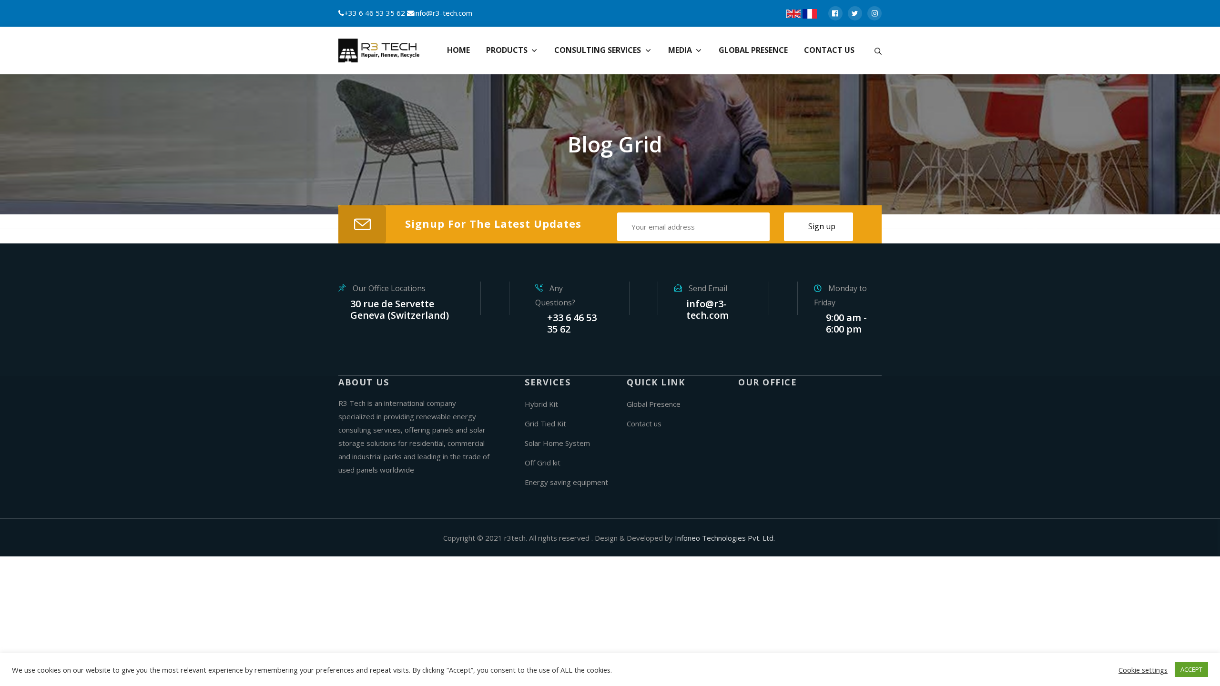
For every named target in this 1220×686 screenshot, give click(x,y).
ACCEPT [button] (1191, 669)
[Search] (878, 50)
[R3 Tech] (381, 51)
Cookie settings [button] (1143, 670)
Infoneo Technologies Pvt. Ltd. (725, 538)
